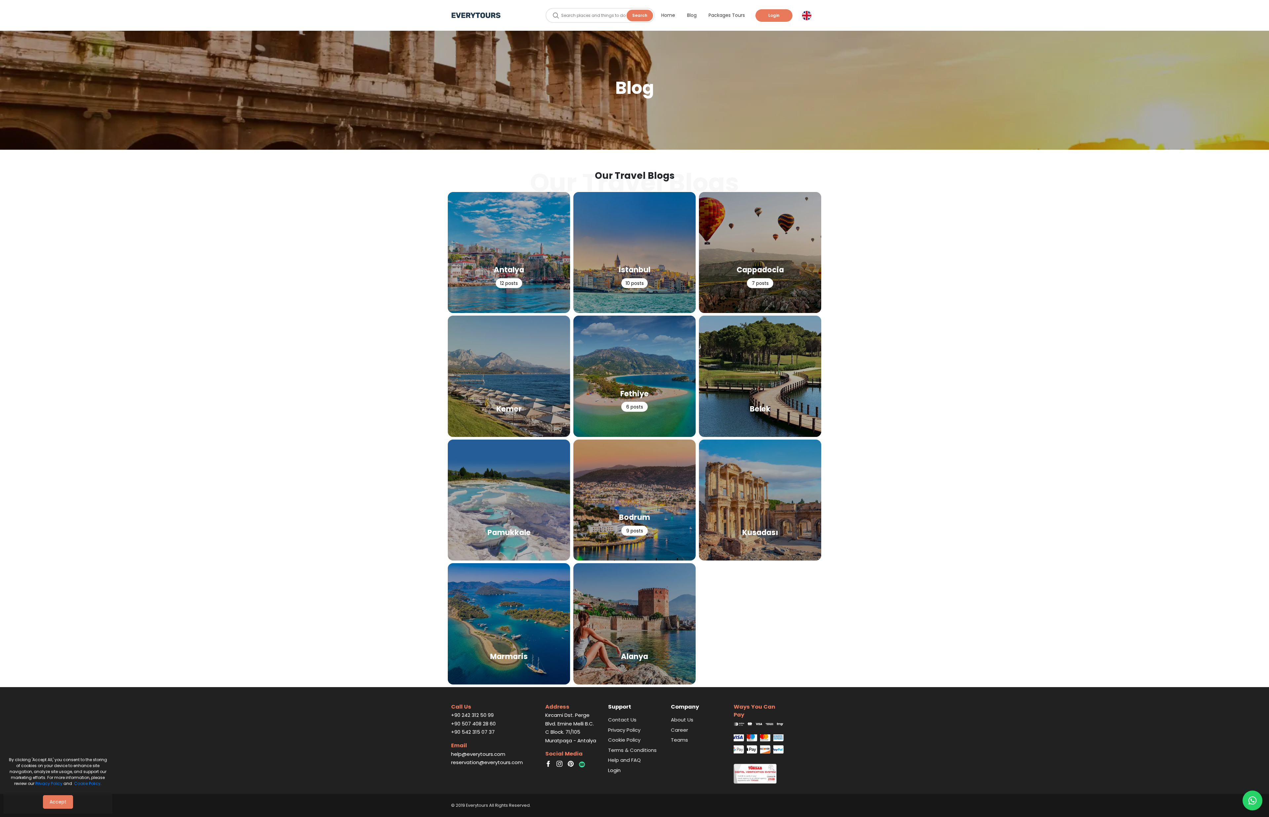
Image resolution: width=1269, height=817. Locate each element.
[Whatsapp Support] (1252, 800)
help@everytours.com (478, 754)
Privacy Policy (48, 783)
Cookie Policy (87, 783)
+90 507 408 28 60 (473, 723)
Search (639, 15)
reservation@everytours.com (487, 762)
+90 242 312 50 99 (472, 715)
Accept (58, 801)
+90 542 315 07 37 (473, 731)
